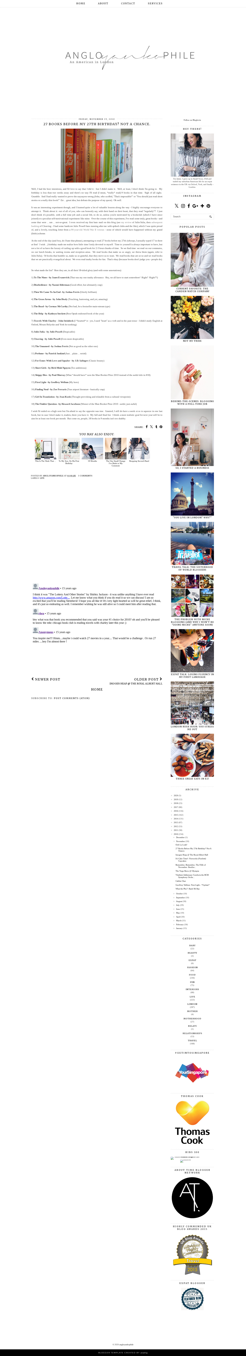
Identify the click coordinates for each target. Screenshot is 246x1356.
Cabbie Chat (181, 881)
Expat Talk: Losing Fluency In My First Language (192, 675)
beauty (192, 953)
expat (192, 960)
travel (192, 1040)
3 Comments (85, 476)
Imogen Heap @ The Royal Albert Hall (192, 855)
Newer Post (47, 679)
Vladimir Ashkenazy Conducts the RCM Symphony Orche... (192, 876)
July (178, 905)
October (179, 894)
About (103, 3)
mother (192, 1011)
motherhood (192, 1018)
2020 (176, 795)
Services (155, 3)
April (178, 917)
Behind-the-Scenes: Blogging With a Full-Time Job (192, 402)
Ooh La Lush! (181, 845)
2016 (176, 811)
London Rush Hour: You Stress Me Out (192, 728)
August (179, 901)
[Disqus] (96, 534)
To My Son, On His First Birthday (69, 462)
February (180, 924)
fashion (192, 967)
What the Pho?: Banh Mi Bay (188, 889)
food (192, 975)
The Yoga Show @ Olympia (187, 871)
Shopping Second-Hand (139, 461)
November (180, 841)
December (180, 837)
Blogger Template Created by (123, 1353)
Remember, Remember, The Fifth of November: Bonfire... (191, 866)
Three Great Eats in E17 (192, 778)
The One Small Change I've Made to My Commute (115, 463)
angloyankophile (126, 1344)
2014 (176, 819)
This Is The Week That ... (45, 461)
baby (192, 945)
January (179, 928)
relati (192, 1026)
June (178, 909)
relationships (192, 1033)
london (192, 1004)
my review (126, 222)
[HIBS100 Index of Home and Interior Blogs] (185, 1157)
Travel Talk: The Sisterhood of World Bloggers (192, 568)
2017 (176, 807)
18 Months (92, 461)
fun (192, 982)
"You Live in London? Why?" (192, 517)
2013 (176, 822)
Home (80, 3)
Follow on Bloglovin (192, 120)
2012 (176, 826)
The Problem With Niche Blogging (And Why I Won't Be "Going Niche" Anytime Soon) (192, 622)
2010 (176, 834)
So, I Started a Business (192, 468)
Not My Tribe (192, 341)
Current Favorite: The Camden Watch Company (192, 290)
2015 (176, 815)
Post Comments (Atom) (72, 698)
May (178, 913)
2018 (176, 803)
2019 (176, 799)
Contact (128, 3)
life (42, 478)
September (180, 897)
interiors (192, 989)
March (179, 920)
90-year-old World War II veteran (87, 229)
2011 (176, 830)
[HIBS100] (185, 1160)
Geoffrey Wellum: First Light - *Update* (193, 885)
